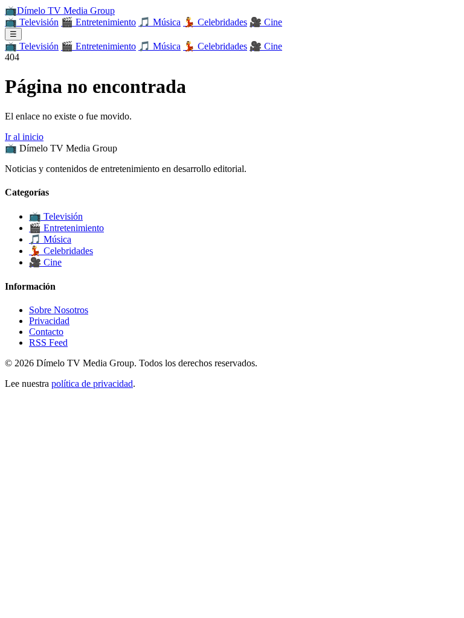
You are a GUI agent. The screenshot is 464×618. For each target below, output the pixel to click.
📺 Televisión (32, 22)
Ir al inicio (24, 137)
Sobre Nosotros (58, 310)
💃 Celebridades (215, 22)
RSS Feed (48, 342)
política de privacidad (92, 383)
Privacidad (49, 321)
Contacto (46, 332)
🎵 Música (159, 22)
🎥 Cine (266, 22)
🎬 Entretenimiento (98, 22)
